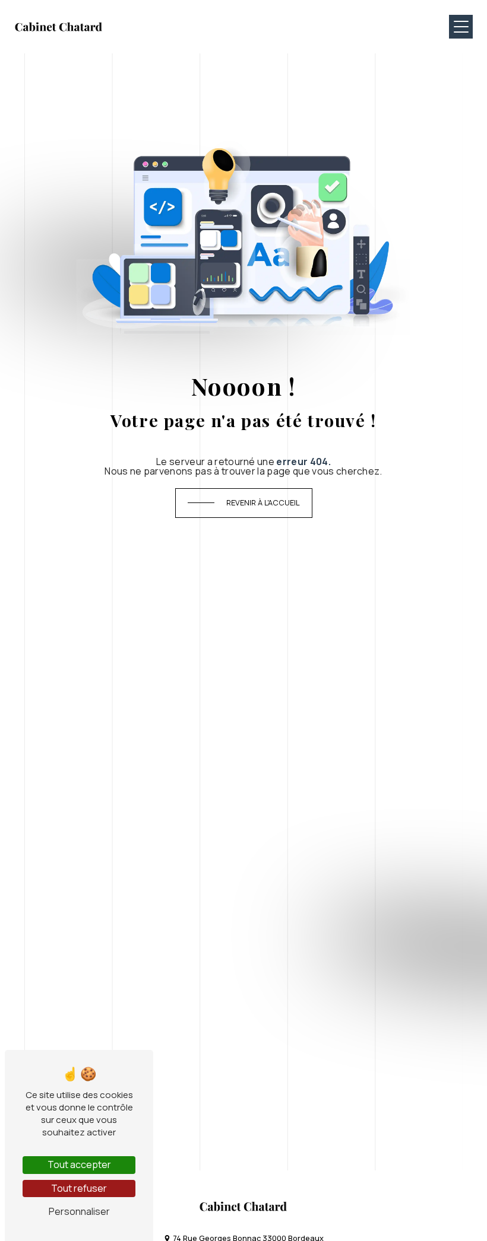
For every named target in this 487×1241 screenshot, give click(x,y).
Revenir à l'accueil (263, 502)
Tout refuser (79, 1188)
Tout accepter (79, 1164)
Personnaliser (79, 1211)
